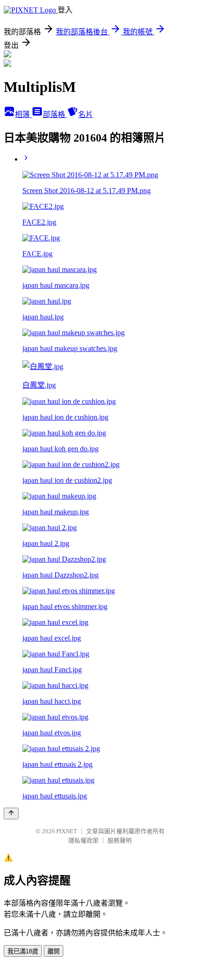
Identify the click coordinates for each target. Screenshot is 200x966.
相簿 (23, 114)
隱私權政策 (83, 840)
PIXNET (66, 831)
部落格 (55, 114)
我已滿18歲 (22, 951)
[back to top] (11, 813)
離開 (53, 951)
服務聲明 (119, 840)
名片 (85, 114)
